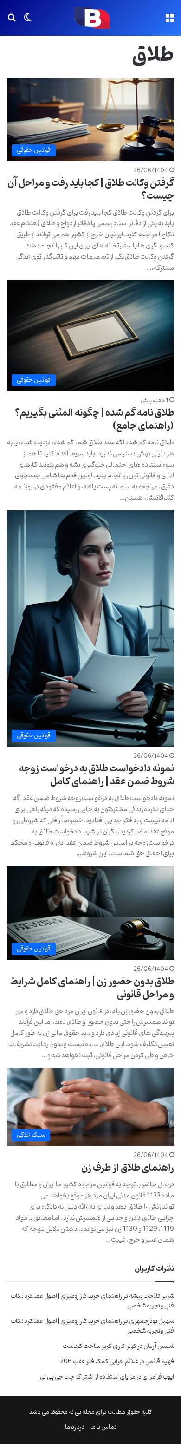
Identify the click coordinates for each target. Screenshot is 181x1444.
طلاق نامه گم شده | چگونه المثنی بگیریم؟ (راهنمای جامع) (94, 419)
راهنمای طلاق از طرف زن (127, 1168)
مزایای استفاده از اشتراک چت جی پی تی (88, 1377)
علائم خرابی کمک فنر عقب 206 (99, 1361)
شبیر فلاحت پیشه (151, 1296)
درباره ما (74, 1427)
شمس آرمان (158, 1346)
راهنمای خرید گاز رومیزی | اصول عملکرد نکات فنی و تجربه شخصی (92, 1301)
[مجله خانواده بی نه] (90, 18)
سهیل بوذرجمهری (151, 1321)
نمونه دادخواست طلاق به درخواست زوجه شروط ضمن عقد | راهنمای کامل (96, 775)
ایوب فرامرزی (158, 1377)
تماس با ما (103, 1427)
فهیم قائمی (159, 1361)
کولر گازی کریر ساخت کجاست (99, 1346)
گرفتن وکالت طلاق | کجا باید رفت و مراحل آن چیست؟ (90, 190)
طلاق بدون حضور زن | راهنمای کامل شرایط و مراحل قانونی (92, 988)
